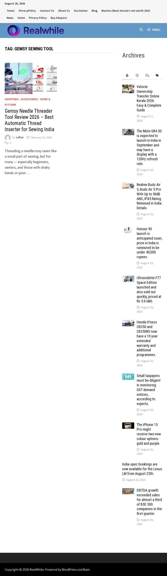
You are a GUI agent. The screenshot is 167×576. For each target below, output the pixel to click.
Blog (94, 10)
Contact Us (47, 10)
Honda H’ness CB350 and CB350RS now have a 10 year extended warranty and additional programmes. (147, 338)
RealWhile (37, 569)
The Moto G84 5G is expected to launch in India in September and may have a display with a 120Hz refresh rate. (149, 147)
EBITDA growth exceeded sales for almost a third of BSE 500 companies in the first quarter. (149, 502)
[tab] (127, 76)
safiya (19, 137)
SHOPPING (12, 99)
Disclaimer (81, 10)
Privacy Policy (38, 18)
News (10, 18)
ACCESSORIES (29, 99)
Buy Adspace (59, 18)
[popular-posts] (127, 76)
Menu (156, 30)
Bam (86, 569)
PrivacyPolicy (27, 10)
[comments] (147, 76)
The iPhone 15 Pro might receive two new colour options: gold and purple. (149, 433)
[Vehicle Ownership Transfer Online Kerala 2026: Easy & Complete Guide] (128, 87)
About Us (64, 10)
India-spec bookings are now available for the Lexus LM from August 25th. (142, 469)
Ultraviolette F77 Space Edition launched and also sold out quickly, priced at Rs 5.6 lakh (149, 289)
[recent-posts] (137, 76)
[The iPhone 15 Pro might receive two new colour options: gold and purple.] (128, 425)
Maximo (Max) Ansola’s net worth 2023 (125, 10)
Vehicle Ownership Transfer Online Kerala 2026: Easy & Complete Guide (149, 98)
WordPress (69, 569)
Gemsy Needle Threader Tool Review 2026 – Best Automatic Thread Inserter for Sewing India (29, 120)
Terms (11, 10)
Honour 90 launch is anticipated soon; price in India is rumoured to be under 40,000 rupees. (149, 243)
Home (21, 18)
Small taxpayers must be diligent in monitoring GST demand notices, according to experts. (148, 390)
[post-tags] (157, 76)
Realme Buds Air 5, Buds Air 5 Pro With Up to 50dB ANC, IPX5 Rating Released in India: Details (149, 196)
